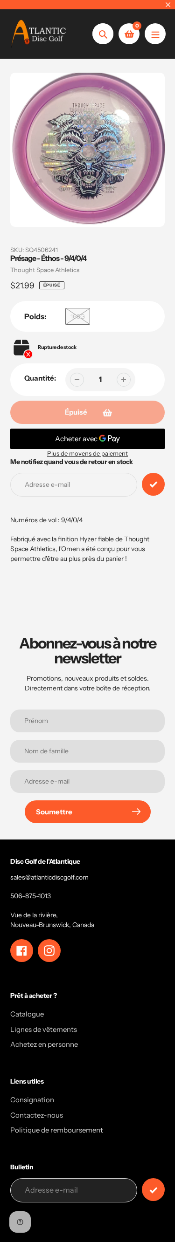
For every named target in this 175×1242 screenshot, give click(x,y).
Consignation (32, 1099)
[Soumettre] (153, 1189)
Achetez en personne (44, 1044)
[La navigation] (155, 33)
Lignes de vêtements (43, 1029)
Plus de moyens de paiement (87, 453)
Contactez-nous (36, 1115)
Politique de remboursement (56, 1130)
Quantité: (40, 378)
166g (77, 316)
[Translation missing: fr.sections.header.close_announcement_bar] (168, 4)
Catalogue (27, 1014)
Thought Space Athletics (44, 269)
